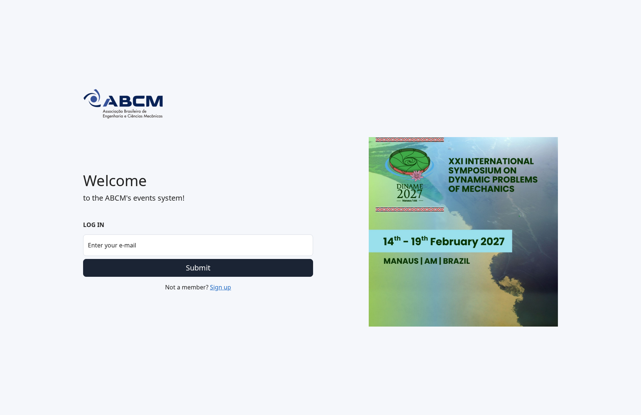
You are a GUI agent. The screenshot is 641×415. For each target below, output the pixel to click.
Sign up (220, 287)
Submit (198, 268)
